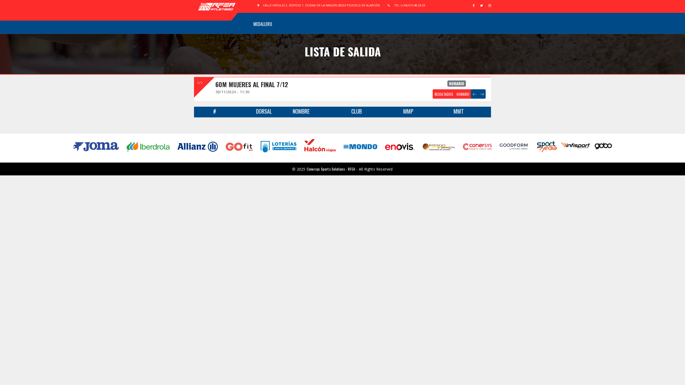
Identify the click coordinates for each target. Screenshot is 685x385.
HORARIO (462, 94)
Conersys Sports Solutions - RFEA (331, 169)
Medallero (262, 24)
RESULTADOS (444, 94)
